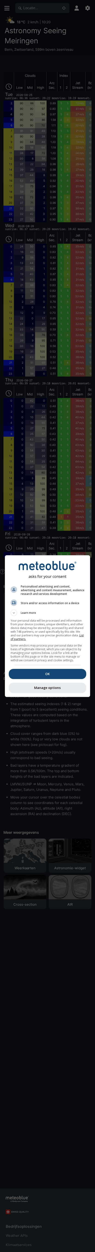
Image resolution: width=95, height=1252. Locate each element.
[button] (48, 613)
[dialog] (47, 626)
